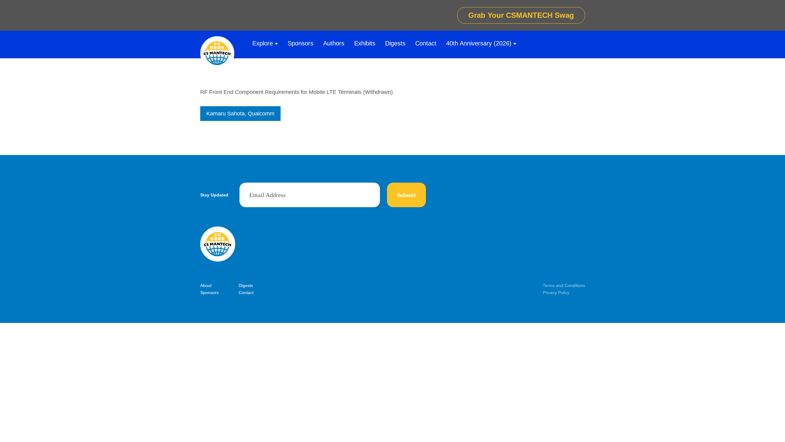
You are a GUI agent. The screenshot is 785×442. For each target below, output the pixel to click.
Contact (425, 43)
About (206, 285)
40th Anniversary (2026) (478, 43)
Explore (262, 43)
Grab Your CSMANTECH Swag (521, 15)
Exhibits (364, 43)
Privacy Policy (556, 292)
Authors (333, 43)
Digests (395, 43)
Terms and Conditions (564, 285)
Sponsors (300, 43)
